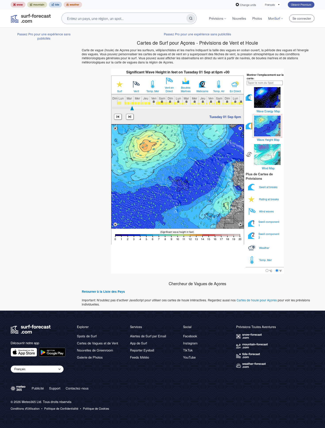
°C (270, 271)
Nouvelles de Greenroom (95, 350)
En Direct (235, 91)
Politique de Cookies (96, 409)
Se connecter (301, 18)
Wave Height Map (268, 140)
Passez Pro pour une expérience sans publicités (44, 36)
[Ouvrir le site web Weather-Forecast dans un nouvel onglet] (73, 5)
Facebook (190, 336)
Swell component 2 (268, 235)
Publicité (38, 388)
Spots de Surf (87, 336)
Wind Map (268, 168)
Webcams (202, 91)
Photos (257, 18)
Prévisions (216, 18)
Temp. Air (218, 91)
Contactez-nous (77, 388)
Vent (136, 91)
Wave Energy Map (268, 111)
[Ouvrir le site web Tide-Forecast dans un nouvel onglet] (55, 5)
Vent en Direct (169, 89)
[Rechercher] (190, 18)
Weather (264, 248)
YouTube (189, 357)
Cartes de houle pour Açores (257, 300)
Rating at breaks (269, 199)
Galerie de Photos (90, 357)
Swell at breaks (268, 187)
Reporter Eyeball (142, 350)
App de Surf (138, 343)
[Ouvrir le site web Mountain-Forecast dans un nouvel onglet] (37, 5)
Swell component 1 (268, 223)
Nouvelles (239, 18)
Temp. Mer (152, 91)
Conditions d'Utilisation (25, 409)
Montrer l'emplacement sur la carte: (265, 76)
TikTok (188, 350)
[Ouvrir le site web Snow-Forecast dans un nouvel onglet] (18, 5)
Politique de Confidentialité (61, 409)
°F (280, 271)
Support (54, 388)
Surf (119, 91)
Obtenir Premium (301, 4)
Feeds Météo (139, 357)
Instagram (190, 343)
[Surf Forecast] (31, 18)
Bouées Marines (186, 89)
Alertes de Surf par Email (148, 336)
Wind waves (266, 211)
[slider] (132, 108)
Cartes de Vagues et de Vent (97, 343)
